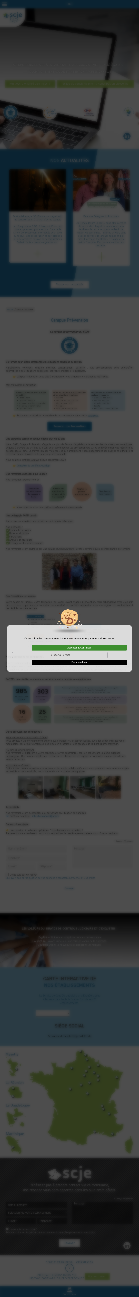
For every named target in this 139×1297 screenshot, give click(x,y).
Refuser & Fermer (59, 655)
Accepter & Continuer (79, 647)
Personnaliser (79, 662)
